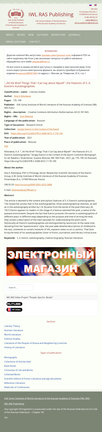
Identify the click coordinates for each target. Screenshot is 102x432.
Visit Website (26, 116)
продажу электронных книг (56, 55)
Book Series (10, 365)
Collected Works (12, 374)
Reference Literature (14, 382)
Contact (34, 41)
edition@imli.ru (91, 20)
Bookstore (58, 34)
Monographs (10, 357)
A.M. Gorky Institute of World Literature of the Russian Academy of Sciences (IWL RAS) (47, 398)
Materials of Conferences (16, 387)
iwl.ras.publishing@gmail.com (86, 23)
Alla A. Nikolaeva (22, 96)
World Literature (12, 334)
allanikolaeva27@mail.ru (24, 189)
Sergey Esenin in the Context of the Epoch (38, 129)
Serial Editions (16, 41)
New (31, 34)
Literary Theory (12, 326)
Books (21, 34)
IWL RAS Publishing (14, 403)
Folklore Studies (12, 338)
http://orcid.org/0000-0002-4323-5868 (33, 184)
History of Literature (14, 347)
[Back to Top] (97, 427)
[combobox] (20, 288)
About (10, 34)
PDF (6, 146)
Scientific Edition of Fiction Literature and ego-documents (32, 378)
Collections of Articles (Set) (17, 361)
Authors (42, 34)
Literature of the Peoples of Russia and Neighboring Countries (35, 343)
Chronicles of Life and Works (18, 370)
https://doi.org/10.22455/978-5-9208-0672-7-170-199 (37, 133)
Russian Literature (13, 330)
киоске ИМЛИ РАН (27, 73)
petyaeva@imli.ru (41, 61)
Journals (74, 34)
